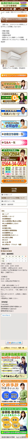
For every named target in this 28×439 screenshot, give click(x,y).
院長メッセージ (9, 216)
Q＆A (6, 240)
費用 (5, 226)
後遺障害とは (8, 233)
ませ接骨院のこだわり (11, 223)
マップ (13, 342)
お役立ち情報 (8, 237)
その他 (7, 12)
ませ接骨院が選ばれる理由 (12, 221)
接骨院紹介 (7, 219)
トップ (2, 12)
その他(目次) (21, 15)
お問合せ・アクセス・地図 (12, 244)
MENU (7, 9)
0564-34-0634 (7, 251)
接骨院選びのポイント (11, 235)
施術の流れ (7, 228)
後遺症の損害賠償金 (10, 230)
